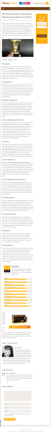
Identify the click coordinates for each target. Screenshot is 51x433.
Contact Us (41, 431)
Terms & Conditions (33, 431)
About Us (10, 431)
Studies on (28, 131)
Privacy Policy (16, 431)
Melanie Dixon (17, 19)
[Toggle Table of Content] (14, 60)
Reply (7, 382)
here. (32, 20)
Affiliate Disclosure (24, 431)
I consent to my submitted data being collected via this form (42, 31)
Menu (3, 8)
